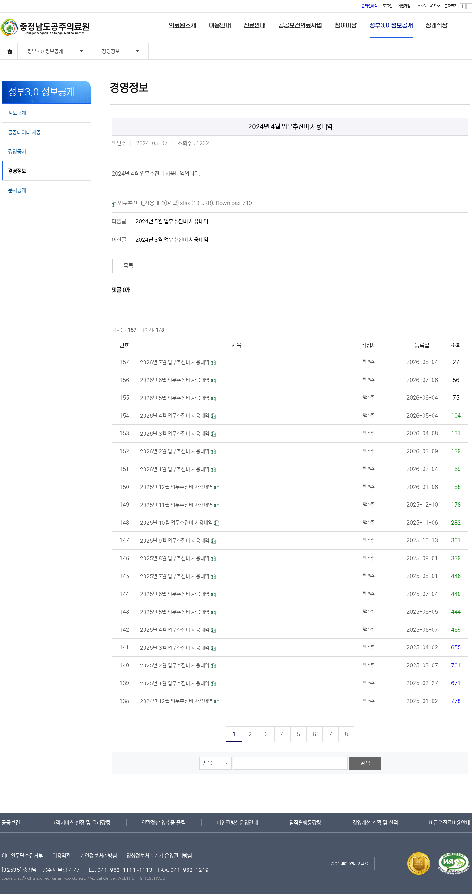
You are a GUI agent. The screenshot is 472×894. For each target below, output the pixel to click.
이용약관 (61, 856)
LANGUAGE (425, 6)
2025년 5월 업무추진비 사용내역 (175, 612)
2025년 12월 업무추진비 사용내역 (177, 487)
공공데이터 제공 (24, 132)
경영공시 (17, 152)
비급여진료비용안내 (449, 823)
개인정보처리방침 (98, 856)
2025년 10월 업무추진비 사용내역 (177, 523)
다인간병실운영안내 (237, 823)
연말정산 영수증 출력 (164, 823)
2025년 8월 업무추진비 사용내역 (175, 558)
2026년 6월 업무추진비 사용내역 (175, 380)
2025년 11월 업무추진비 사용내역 (177, 505)
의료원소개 (182, 25)
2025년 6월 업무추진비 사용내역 (175, 594)
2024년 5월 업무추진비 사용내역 (171, 222)
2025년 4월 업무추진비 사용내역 (175, 630)
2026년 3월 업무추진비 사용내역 (175, 434)
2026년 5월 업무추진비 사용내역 (175, 398)
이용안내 (220, 25)
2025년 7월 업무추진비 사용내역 (175, 576)
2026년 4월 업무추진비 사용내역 (175, 416)
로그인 (387, 6)
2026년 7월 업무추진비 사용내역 (175, 362)
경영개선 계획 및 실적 (375, 823)
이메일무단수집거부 (22, 856)
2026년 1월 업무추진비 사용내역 (175, 469)
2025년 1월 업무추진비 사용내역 (175, 683)
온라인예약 (370, 6)
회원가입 (404, 6)
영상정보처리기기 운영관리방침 (159, 856)
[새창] (451, 856)
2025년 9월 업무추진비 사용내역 (175, 541)
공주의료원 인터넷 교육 (349, 863)
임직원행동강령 (305, 823)
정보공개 (17, 113)
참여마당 (346, 25)
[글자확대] (463, 6)
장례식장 (437, 25)
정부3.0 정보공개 (391, 25)
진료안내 (255, 25)
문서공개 (17, 190)
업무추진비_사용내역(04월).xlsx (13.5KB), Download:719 (184, 203)
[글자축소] (469, 6)
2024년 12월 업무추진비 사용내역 (177, 701)
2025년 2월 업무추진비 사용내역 (175, 665)
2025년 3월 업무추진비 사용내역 (175, 648)
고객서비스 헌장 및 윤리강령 (80, 823)
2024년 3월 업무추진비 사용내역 (171, 240)
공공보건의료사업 (300, 25)
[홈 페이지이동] (10, 51)
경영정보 (106, 52)
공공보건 (11, 823)
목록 (128, 266)
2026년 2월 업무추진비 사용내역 (175, 451)
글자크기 (450, 6)
